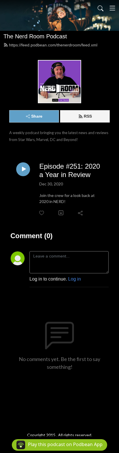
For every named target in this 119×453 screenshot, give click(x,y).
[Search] (100, 8)
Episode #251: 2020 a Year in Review (69, 170)
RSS (88, 116)
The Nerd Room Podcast (35, 36)
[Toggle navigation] (112, 8)
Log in (74, 279)
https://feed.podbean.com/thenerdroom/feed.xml (53, 45)
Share (36, 116)
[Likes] (42, 213)
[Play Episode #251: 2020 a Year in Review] (23, 169)
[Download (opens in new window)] (61, 213)
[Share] (80, 213)
